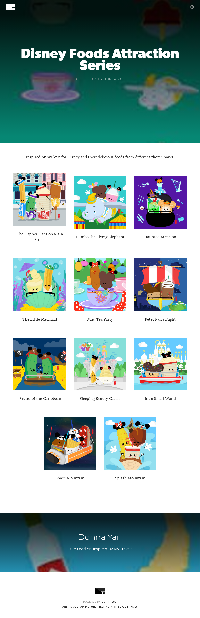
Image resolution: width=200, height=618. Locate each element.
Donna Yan (114, 79)
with (100, 606)
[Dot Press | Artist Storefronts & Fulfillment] (192, 7)
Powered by (100, 601)
